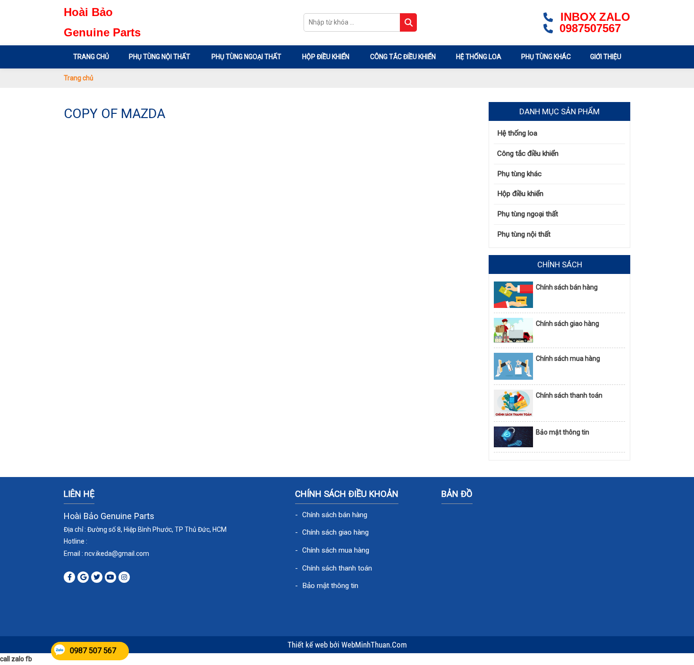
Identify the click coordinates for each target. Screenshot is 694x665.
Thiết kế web (309, 644)
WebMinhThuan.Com (374, 644)
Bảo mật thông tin (562, 432)
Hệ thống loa (478, 56)
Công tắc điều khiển (403, 56)
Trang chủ (91, 56)
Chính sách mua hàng (568, 358)
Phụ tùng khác (546, 56)
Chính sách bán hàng (567, 287)
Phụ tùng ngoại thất (246, 56)
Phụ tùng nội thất (159, 56)
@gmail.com (130, 553)
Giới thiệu (605, 56)
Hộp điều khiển (325, 56)
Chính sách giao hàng (567, 323)
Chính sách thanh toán (569, 395)
